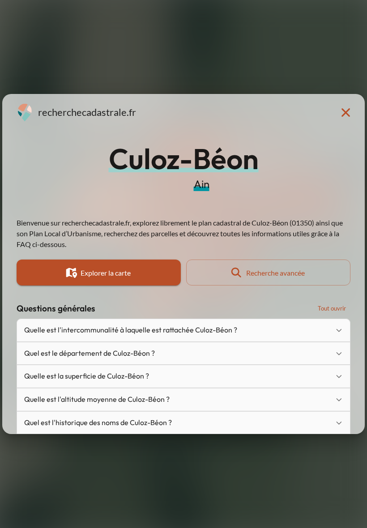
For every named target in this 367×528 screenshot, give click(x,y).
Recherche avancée (275, 272)
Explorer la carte (106, 272)
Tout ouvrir (332, 308)
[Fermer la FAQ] (345, 112)
